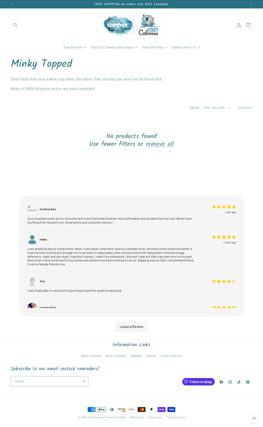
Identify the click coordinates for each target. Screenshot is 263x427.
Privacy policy (155, 417)
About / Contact (91, 356)
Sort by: (195, 107)
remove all (160, 144)
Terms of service (176, 417)
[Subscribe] (83, 381)
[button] (15, 25)
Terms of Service (171, 356)
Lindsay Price (48, 307)
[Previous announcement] (12, 4)
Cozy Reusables (96, 417)
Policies (151, 356)
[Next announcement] (250, 4)
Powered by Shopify (116, 417)
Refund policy (137, 417)
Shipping (136, 356)
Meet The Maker (116, 356)
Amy (42, 281)
